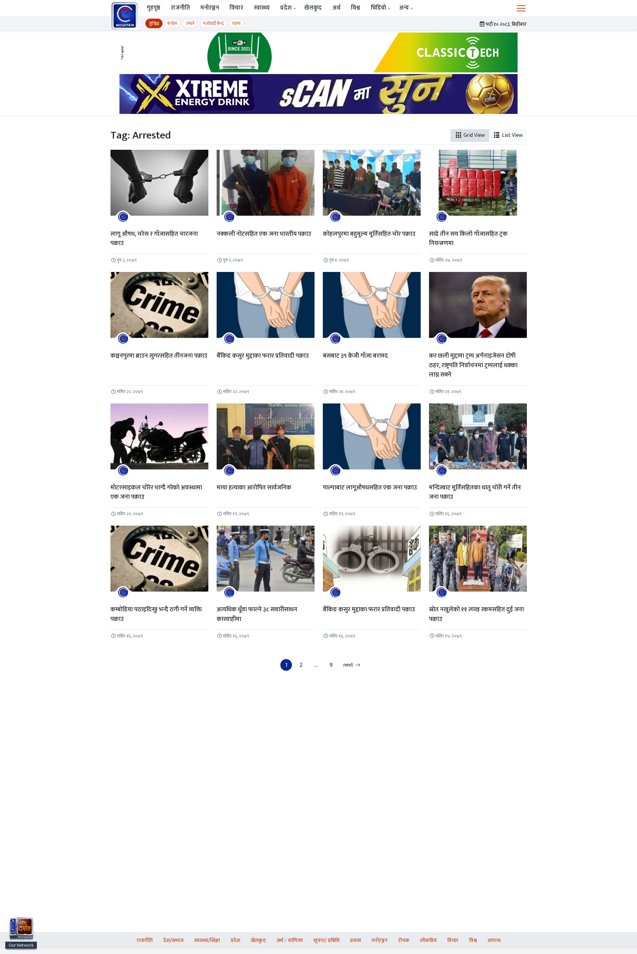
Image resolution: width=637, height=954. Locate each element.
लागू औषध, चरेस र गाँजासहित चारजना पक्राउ (154, 239)
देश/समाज (173, 940)
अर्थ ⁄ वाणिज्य (289, 940)
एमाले (190, 23)
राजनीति (180, 8)
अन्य (404, 8)
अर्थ (336, 8)
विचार (236, 8)
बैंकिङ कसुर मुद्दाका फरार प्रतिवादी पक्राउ (263, 356)
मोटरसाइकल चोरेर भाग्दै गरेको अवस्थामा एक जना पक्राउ (156, 492)
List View (512, 135)
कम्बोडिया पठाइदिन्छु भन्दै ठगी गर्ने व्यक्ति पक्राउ (156, 614)
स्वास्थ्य (262, 8)
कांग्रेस (172, 23)
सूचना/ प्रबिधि (326, 940)
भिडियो (379, 8)
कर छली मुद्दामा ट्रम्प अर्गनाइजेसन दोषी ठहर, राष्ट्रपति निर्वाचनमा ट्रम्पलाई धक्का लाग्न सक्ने (473, 365)
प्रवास (355, 940)
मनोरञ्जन (209, 8)
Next (348, 664)
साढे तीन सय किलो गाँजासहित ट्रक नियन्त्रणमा (468, 239)
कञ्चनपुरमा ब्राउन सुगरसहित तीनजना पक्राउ (158, 356)
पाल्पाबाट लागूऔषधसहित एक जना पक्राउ (370, 487)
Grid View (473, 135)
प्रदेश (286, 8)
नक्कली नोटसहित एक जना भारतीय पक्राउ (264, 234)
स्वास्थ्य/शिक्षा (207, 940)
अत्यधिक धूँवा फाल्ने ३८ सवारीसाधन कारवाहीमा (257, 614)
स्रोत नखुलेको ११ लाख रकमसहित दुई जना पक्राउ (476, 614)
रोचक (403, 940)
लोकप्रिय (428, 940)
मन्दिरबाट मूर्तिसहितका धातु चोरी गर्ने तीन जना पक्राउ (475, 492)
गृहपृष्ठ (153, 8)
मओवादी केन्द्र (213, 23)
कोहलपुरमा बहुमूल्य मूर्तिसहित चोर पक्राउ (369, 234)
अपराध (494, 940)
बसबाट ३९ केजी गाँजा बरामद (355, 356)
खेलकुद (312, 8)
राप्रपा (236, 23)
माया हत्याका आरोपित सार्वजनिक (254, 487)
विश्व (355, 8)
